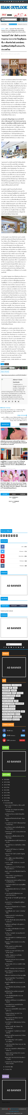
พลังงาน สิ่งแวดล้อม (8, 700)
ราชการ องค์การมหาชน (9, 708)
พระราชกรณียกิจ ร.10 (8, 698)
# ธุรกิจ (6, 364)
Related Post (5, 424)
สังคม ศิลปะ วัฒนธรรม (8, 714)
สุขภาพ (18, 714)
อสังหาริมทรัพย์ (17, 716)
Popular (14, 605)
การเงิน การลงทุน (16, 685)
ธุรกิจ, (18, 54)
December (8, 803)
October (7, 1069)
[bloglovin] (11, 1)
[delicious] (23, 1)
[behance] (18, 1)
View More (24, 424)
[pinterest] (9, 1)
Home (2, 28)
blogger (5, 494)
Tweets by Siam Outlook (7, 611)
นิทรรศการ (20, 693)
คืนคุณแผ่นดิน (6, 690)
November (8, 1066)
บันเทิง (18, 695)
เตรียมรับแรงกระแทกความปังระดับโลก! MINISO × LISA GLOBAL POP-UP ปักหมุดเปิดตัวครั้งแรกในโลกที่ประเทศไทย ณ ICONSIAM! (14, 443)
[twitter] (7, 1)
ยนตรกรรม (12, 706)
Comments (23, 605)
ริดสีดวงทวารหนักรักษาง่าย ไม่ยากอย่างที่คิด (15, 975)
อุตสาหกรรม (16, 719)
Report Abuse (6, 1102)
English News (6, 24)
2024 (5, 784)
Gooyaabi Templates (14, 1111)
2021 (5, 792)
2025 (5, 782)
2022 (5, 790)
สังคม (22, 711)
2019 (5, 798)
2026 (5, 779)
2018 (5, 800)
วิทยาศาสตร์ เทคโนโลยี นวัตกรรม (11, 711)
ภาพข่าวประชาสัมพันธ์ (8, 703)
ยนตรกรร (5, 706)
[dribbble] (14, 1)
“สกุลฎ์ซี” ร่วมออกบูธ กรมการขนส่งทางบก (15, 968)
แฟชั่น (16, 700)
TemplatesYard (14, 1109)
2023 (5, 787)
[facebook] (5, 1)
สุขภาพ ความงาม (7, 716)
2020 (5, 795)
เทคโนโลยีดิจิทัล (7, 693)
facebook (22, 494)
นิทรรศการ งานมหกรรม (9, 695)
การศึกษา (5, 687)
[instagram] (20, 1)
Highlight (5, 605)
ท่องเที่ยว (14, 690)
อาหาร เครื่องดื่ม (7, 719)
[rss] (16, 1)
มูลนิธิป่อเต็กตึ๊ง (19, 703)
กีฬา (11, 687)
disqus (14, 494)
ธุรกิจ (7, 28)
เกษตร (15, 687)
